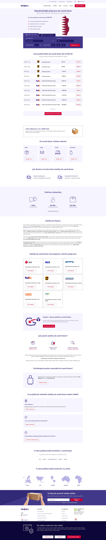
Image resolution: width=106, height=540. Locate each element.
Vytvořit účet (62, 1)
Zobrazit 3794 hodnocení (53, 211)
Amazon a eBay (64, 515)
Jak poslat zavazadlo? (41, 520)
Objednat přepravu (80, 5)
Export (32, 34)
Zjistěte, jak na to (33, 349)
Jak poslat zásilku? (40, 511)
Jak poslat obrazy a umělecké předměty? (44, 513)
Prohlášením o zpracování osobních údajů (69, 502)
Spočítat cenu (74, 45)
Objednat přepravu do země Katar (53, 113)
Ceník (60, 5)
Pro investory (64, 520)
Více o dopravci (30, 270)
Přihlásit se (70, 1)
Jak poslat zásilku (47, 5)
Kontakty (63, 511)
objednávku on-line (40, 232)
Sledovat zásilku (53, 1)
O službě (55, 5)
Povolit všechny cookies (74, 537)
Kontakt (71, 5)
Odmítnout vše (48, 537)
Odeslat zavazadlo (43, 382)
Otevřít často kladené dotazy (32, 439)
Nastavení (60, 537)
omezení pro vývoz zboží (73, 349)
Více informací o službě (49, 326)
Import (48, 35)
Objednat (79, 61)
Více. (81, 513)
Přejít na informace (30, 409)
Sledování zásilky (65, 518)
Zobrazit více (53, 109)
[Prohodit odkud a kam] (53, 40)
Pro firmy (65, 5)
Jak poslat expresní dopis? (42, 518)
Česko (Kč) (82, 1)
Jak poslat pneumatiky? (41, 515)
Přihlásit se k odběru (76, 500)
